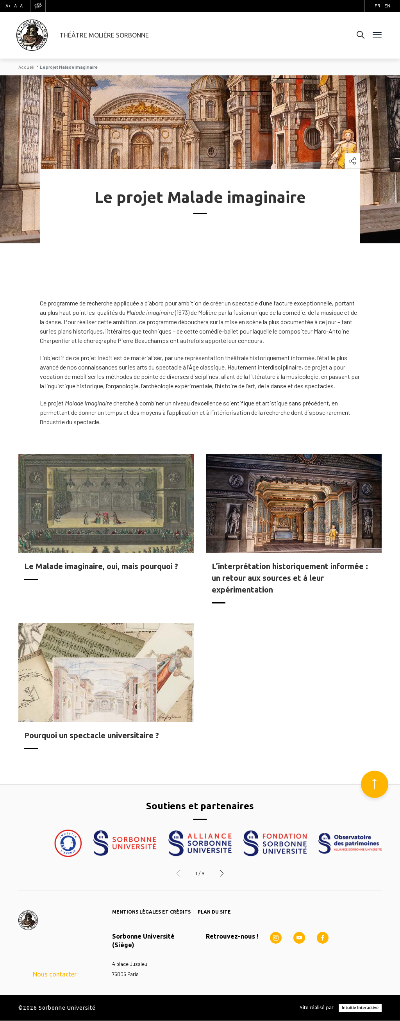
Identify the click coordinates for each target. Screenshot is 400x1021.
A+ (8, 5)
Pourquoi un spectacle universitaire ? (91, 735)
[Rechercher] (360, 35)
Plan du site (214, 911)
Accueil (26, 67)
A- (22, 5)
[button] (178, 874)
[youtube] (299, 938)
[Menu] (377, 35)
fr (377, 5)
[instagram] (276, 938)
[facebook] (323, 938)
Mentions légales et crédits (151, 911)
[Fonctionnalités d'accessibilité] (37, 5)
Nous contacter (55, 974)
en (387, 5)
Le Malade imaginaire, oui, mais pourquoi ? (101, 566)
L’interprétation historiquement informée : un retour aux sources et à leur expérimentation (290, 578)
